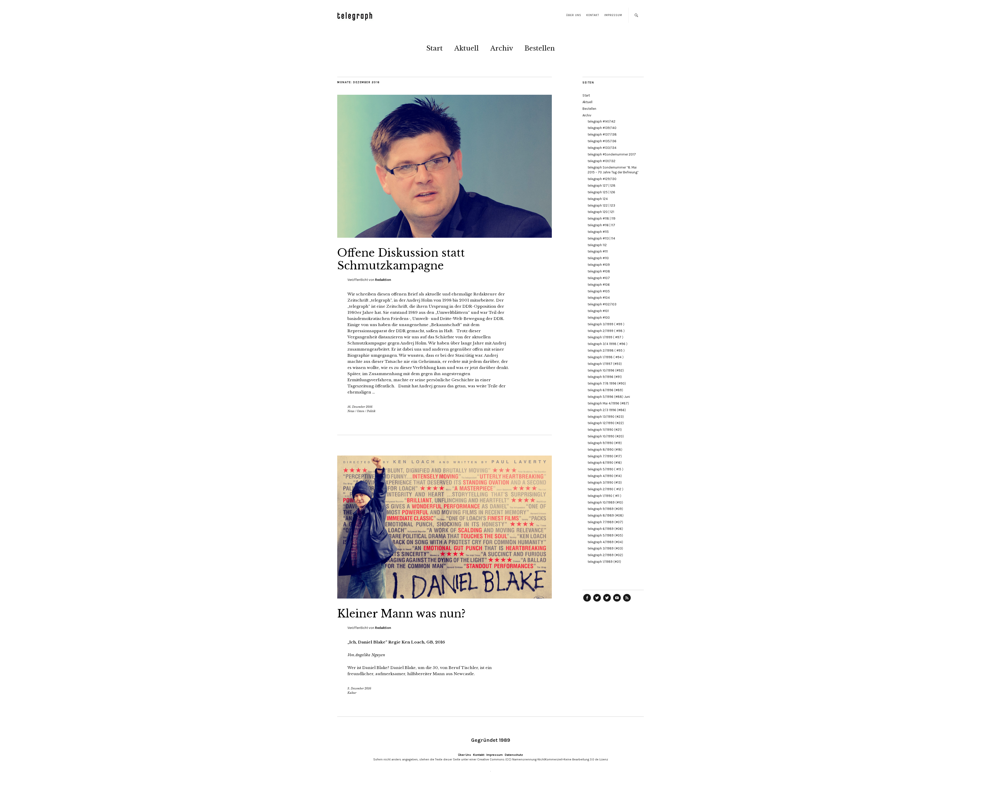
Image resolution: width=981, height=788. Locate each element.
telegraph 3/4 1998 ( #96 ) (607, 344)
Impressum (613, 15)
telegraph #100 (599, 317)
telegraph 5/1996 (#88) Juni (609, 397)
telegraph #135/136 (602, 141)
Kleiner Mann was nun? (401, 613)
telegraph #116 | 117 (601, 225)
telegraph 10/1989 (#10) (605, 502)
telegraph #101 (598, 311)
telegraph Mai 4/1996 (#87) (608, 403)
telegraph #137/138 (602, 134)
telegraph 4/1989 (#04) (605, 542)
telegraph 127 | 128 (601, 185)
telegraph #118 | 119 (601, 218)
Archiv (501, 48)
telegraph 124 (598, 199)
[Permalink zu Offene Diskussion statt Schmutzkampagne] (444, 236)
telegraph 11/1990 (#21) (605, 430)
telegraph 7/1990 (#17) (605, 456)
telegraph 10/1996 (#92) (606, 370)
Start (434, 48)
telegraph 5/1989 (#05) (605, 535)
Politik (371, 411)
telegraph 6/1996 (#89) (605, 390)
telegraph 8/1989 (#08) (606, 515)
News (350, 411)
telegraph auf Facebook (587, 601)
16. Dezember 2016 (359, 407)
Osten (360, 411)
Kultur (351, 693)
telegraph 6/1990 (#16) (605, 462)
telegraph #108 (599, 271)
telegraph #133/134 (602, 148)
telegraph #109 (599, 265)
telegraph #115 (598, 232)
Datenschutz (514, 755)
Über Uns (573, 15)
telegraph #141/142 (601, 121)
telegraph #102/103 (602, 304)
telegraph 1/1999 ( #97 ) (605, 337)
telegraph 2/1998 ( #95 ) (606, 350)
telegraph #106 (599, 284)
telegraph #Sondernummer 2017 (612, 154)
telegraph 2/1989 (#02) (605, 555)
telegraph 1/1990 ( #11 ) (604, 496)
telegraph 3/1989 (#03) (605, 548)
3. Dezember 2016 (359, 688)
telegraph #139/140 (602, 128)
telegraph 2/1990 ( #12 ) (605, 489)
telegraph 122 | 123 (601, 205)
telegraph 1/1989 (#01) (604, 562)
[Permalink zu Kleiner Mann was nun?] (444, 597)
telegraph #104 (599, 298)
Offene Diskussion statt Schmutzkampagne (401, 259)
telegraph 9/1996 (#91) (605, 377)
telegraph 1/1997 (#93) (605, 364)
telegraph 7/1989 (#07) (605, 522)
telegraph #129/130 (602, 179)
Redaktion (383, 280)
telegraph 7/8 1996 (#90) (607, 383)
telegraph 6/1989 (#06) (605, 529)
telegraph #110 (598, 258)
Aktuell (466, 48)
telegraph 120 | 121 (601, 212)
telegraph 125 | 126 (601, 192)
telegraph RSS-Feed (627, 601)
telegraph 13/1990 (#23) (606, 417)
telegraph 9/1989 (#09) (605, 509)
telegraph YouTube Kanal (617, 601)
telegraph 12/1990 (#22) (606, 423)
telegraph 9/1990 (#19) (605, 443)
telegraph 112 (597, 245)
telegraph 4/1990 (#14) (605, 476)
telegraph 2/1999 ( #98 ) (606, 331)
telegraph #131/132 (601, 161)
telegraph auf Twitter (607, 601)
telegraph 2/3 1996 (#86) (607, 410)
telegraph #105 (599, 291)
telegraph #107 (599, 278)
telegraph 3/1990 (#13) (605, 482)
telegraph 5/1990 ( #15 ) (605, 469)
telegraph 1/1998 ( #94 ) (606, 357)
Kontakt (592, 15)
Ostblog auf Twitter (597, 601)
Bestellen (539, 48)
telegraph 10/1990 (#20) (606, 436)
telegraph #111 (598, 251)
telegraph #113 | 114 (601, 238)
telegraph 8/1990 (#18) (605, 449)
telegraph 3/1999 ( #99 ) (606, 324)
